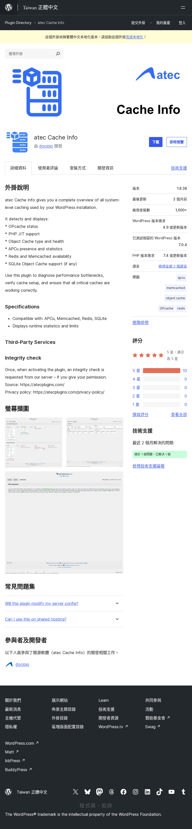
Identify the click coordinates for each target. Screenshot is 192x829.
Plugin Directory (18, 22)
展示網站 (60, 700)
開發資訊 (106, 167)
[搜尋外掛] (58, 54)
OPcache (166, 308)
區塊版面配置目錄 (68, 726)
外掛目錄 (60, 717)
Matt (12, 751)
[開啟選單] (184, 7)
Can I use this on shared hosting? (35, 619)
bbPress (15, 760)
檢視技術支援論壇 (148, 465)
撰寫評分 (140, 414)
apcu (181, 277)
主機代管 (13, 717)
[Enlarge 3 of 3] (116, 478)
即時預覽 (177, 142)
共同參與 (153, 700)
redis (181, 308)
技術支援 (179, 167)
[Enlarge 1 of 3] (55, 424)
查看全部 (179, 414)
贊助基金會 (157, 717)
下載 (155, 142)
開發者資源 (108, 717)
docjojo (46, 145)
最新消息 (13, 709)
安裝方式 (78, 167)
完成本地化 (134, 37)
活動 (149, 709)
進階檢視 (140, 322)
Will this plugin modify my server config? (41, 603)
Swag (152, 726)
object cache (175, 298)
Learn (103, 700)
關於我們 (13, 700)
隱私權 (11, 726)
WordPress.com (22, 743)
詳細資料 (18, 167)
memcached (175, 288)
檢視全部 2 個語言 (172, 266)
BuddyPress (18, 769)
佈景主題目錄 (64, 709)
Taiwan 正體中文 (32, 792)
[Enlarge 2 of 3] (116, 424)
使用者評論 (48, 167)
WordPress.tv (113, 726)
